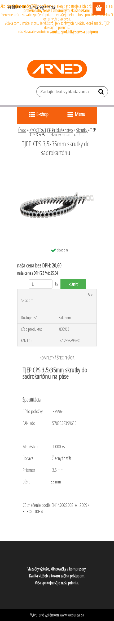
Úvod (22, 130)
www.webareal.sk (72, 615)
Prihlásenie (16, 7)
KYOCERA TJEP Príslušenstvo (51, 130)
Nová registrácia (42, 7)
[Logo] (57, 69)
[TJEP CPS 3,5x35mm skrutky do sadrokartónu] (57, 167)
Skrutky (82, 130)
